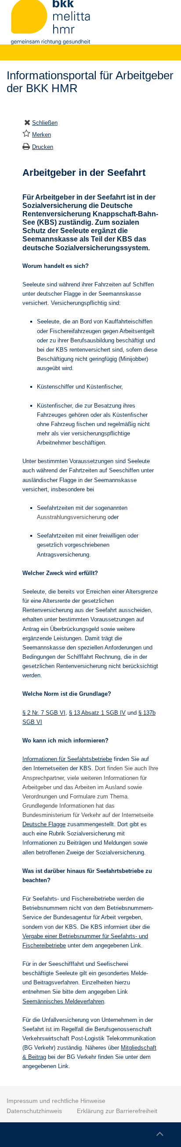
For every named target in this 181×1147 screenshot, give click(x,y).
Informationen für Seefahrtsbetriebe (67, 759)
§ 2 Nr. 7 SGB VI (43, 712)
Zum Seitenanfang (159, 1132)
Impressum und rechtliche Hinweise (56, 1100)
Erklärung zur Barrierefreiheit (117, 1110)
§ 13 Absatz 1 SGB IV (97, 712)
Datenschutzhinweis (34, 1110)
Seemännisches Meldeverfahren (63, 1001)
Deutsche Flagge (43, 824)
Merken (41, 134)
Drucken (42, 147)
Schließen (45, 122)
